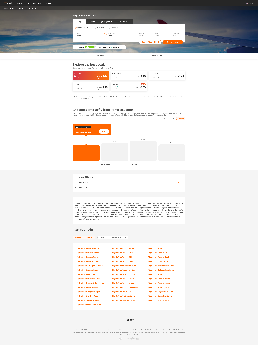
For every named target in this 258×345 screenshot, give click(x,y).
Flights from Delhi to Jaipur (122, 261)
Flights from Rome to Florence (88, 253)
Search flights (173, 42)
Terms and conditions (108, 326)
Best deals (100, 56)
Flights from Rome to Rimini (122, 253)
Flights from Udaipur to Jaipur (159, 261)
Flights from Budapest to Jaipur (124, 300)
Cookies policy (120, 326)
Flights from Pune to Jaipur (87, 274)
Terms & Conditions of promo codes (146, 326)
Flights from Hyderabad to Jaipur (125, 274)
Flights (19, 3)
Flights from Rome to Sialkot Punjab (90, 283)
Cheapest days (156, 56)
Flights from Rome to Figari (158, 257)
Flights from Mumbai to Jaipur (123, 270)
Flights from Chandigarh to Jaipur (90, 266)
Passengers (176, 33)
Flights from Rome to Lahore (123, 279)
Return (157, 33)
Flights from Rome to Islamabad (124, 283)
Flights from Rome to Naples (123, 248)
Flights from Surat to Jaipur (87, 270)
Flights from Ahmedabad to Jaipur (161, 266)
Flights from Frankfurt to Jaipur (89, 305)
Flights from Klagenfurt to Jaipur (160, 292)
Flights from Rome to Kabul (158, 287)
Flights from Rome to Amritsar (88, 279)
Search (104, 131)
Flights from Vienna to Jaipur (88, 300)
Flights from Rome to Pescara (88, 248)
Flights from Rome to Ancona (159, 248)
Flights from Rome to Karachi (159, 283)
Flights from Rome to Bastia (87, 257)
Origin (78, 33)
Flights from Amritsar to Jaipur (124, 266)
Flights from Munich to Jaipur (123, 296)
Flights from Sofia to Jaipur (158, 300)
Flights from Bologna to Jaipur (88, 292)
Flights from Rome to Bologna (88, 261)
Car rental (48, 3)
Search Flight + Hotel (150, 42)
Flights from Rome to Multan (159, 279)
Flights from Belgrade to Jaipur (160, 296)
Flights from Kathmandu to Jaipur (161, 270)
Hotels (27, 3)
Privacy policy (130, 326)
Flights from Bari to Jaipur (122, 292)
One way (181, 118)
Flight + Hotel (37, 3)
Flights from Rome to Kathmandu (125, 287)
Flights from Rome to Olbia (122, 257)
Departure (142, 33)
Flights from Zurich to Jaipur (88, 296)
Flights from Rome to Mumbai (88, 287)
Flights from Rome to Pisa (158, 253)
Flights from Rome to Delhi (158, 274)
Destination (111, 33)
